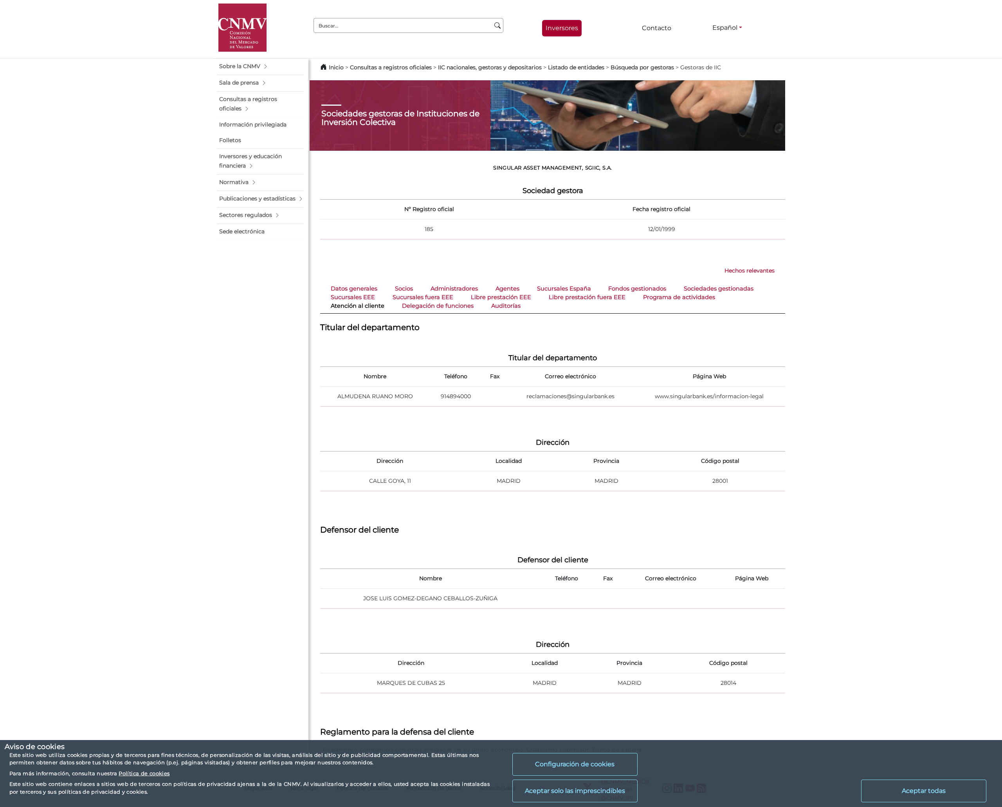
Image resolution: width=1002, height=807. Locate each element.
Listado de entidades (576, 67)
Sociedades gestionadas (718, 288)
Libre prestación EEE (501, 297)
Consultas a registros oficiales (391, 67)
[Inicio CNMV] (242, 27)
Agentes (507, 288)
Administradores (454, 288)
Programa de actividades (679, 297)
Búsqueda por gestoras (642, 67)
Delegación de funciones (438, 305)
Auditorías (506, 305)
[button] (260, 66)
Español (724, 27)
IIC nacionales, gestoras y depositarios (490, 67)
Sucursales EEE (353, 297)
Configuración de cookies (575, 764)
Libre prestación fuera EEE (587, 297)
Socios (404, 288)
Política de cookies (144, 773)
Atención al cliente (357, 305)
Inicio (336, 67)
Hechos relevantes (749, 270)
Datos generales (354, 288)
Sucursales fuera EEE (423, 297)
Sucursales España (564, 288)
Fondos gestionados (637, 288)
